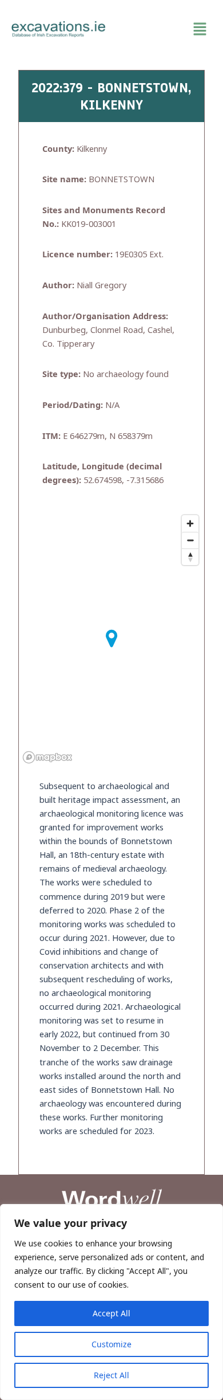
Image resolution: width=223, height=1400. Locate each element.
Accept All (111, 1313)
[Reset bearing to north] (190, 556)
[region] (111, 1302)
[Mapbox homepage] (47, 757)
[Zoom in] (190, 523)
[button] (164, 29)
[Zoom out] (190, 540)
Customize (111, 1344)
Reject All (111, 1375)
